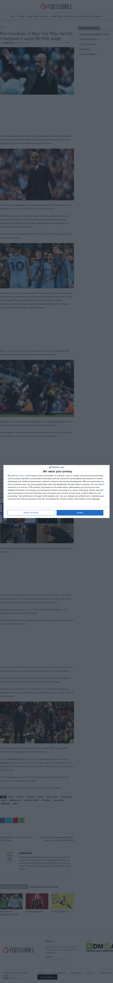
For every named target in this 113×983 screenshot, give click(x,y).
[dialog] (56, 491)
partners (22, 476)
